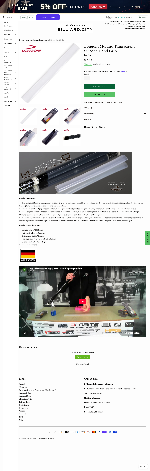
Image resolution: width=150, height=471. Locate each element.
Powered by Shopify (48, 438)
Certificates (24, 405)
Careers (22, 414)
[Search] (3, 17)
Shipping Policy (26, 399)
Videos (22, 411)
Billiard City (37, 438)
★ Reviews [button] (148, 238)
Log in (23, 17)
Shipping (88, 64)
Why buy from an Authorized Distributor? (37, 390)
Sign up (31, 17)
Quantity (87, 74)
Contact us (23, 408)
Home (21, 40)
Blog (21, 420)
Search (22, 384)
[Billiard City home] (75, 28)
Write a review (82, 357)
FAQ (21, 417)
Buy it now (99, 95)
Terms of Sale (25, 396)
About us (23, 387)
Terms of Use (25, 393)
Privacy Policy (25, 402)
